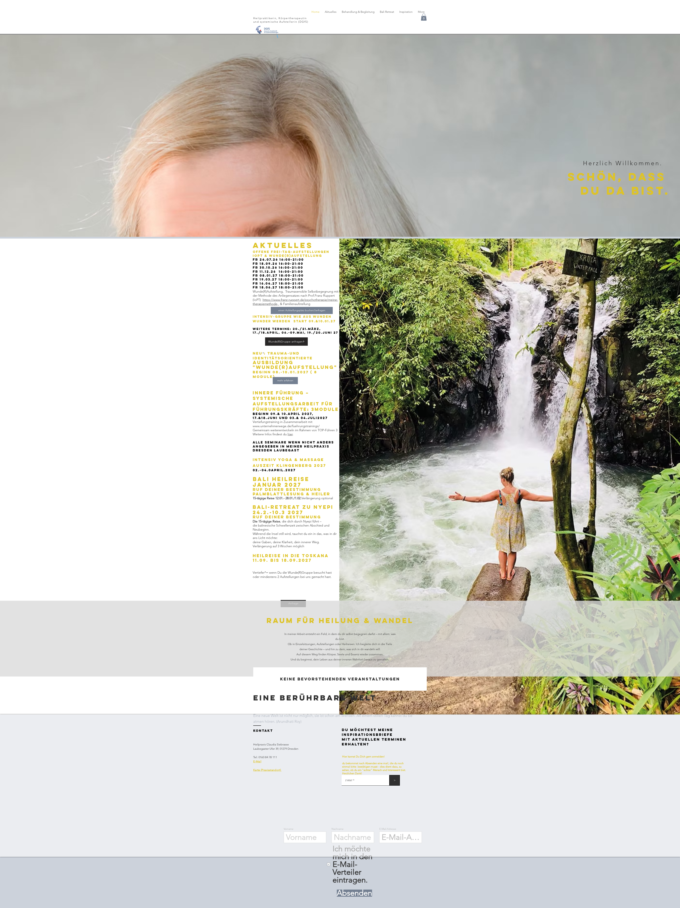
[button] (420, 419)
